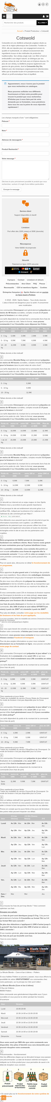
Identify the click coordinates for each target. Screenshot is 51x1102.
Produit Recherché (10, 149)
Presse (42, 284)
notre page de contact (9, 646)
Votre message (8, 159)
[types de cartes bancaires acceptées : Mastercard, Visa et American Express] (26, 269)
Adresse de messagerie (12, 140)
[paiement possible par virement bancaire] (36, 269)
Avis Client (26, 284)
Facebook (18, 638)
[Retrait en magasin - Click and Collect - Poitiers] (31, 272)
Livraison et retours (35, 280)
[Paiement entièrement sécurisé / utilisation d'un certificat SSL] (16, 269)
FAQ (35, 284)
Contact (21, 280)
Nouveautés (9, 287)
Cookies (43, 287)
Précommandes (12, 284)
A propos (11, 280)
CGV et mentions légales (27, 287)
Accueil (20, 31)
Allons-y (42, 23)
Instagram (29, 638)
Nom (4, 131)
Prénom (5, 121)
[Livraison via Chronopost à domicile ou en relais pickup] (23, 272)
